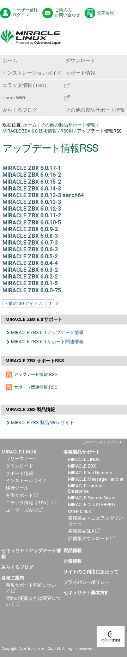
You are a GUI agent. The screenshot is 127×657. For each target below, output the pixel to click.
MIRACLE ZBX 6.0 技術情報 (29, 131)
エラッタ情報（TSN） (28, 502)
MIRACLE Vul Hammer (90, 472)
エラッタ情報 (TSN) (24, 85)
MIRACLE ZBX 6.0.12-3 (31, 208)
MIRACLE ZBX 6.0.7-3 (30, 242)
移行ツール (17, 488)
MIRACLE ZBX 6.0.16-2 (31, 174)
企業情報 (105, 12)
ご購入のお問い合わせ (67, 12)
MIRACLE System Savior (92, 497)
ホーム (9, 60)
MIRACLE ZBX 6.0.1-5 (30, 283)
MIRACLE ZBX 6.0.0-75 (31, 290)
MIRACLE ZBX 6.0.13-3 (31, 202)
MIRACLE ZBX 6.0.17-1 (31, 168)
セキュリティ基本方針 (86, 592)
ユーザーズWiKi (21, 510)
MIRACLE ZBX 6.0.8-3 (30, 236)
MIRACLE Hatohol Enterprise (86, 488)
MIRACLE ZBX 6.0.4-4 (30, 263)
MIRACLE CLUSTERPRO (91, 504)
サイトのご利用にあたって (91, 571)
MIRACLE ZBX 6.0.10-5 (31, 222)
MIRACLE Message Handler (95, 479)
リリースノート (22, 458)
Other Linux (79, 511)
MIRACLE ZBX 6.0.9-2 (30, 229)
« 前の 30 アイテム (24, 303)
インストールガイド (26, 480)
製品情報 (73, 550)
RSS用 (67, 131)
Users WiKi (13, 97)
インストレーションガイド (32, 73)
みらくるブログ (19, 110)
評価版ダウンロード (88, 538)
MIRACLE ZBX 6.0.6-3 (30, 249)
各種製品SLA (81, 531)
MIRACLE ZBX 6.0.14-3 (31, 188)
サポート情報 (80, 73)
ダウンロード (80, 60)
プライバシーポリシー (86, 582)
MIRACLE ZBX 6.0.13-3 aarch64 (43, 195)
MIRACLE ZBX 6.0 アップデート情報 (47, 332)
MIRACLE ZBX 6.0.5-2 (30, 256)
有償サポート (19, 495)
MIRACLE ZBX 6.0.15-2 (31, 181)
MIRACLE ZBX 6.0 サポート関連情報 (47, 341)
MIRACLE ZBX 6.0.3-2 (30, 269)
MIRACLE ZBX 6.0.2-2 (30, 276)
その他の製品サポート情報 (95, 110)
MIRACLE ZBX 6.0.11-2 (31, 215)
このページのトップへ (99, 442)
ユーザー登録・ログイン (27, 12)
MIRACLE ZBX (82, 466)
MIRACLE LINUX (84, 459)
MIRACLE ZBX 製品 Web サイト (42, 422)
